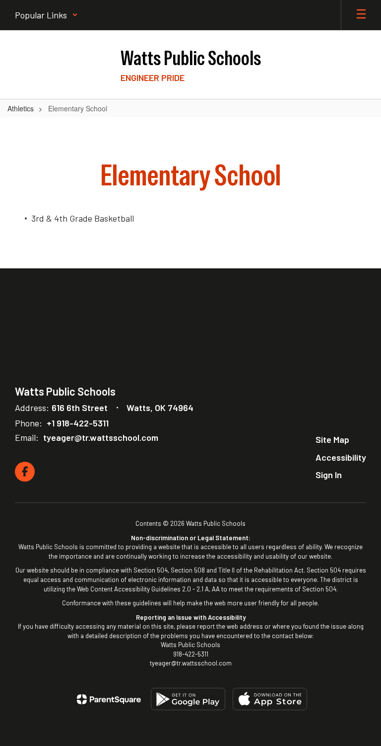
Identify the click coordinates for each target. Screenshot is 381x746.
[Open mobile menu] (361, 15)
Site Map (332, 439)
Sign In (329, 474)
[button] (46, 15)
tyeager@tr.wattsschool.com (100, 437)
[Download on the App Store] (270, 699)
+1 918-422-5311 (78, 422)
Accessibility (341, 457)
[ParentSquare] (108, 699)
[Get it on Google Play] (188, 699)
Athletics (20, 108)
